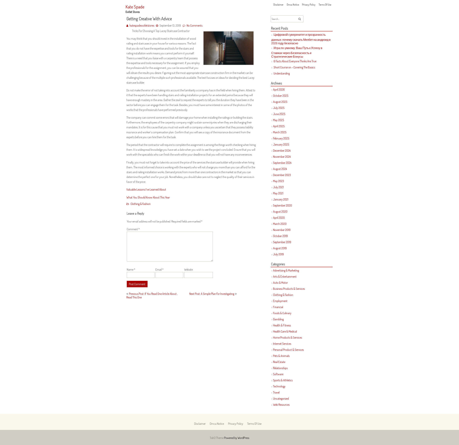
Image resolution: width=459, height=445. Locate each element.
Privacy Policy (308, 4)
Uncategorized (281, 398)
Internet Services (282, 343)
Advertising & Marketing (286, 270)
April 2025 (279, 126)
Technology (279, 386)
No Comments (194, 25)
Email (159, 269)
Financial (278, 307)
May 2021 (278, 193)
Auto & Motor (280, 282)
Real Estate (279, 362)
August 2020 (280, 211)
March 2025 (279, 132)
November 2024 (282, 156)
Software (278, 374)
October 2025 (280, 95)
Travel (276, 392)
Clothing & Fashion (141, 204)
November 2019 (281, 230)
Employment (280, 301)
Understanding (282, 73)
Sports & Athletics (283, 380)
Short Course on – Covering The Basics (294, 67)
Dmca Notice (293, 4)
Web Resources (281, 404)
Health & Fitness (282, 325)
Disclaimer (278, 4)
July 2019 (278, 254)
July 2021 (278, 187)
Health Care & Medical (285, 331)
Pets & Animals (281, 356)
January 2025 (281, 144)
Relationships (280, 368)
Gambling (278, 319)
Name (131, 269)
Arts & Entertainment (285, 276)
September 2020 (282, 205)
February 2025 (281, 138)
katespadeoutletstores (142, 25)
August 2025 (280, 102)
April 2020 (279, 217)
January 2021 (280, 199)
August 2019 (280, 248)
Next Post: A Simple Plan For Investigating (211, 294)
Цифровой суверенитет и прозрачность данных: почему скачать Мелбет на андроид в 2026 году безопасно (301, 39)
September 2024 (282, 163)
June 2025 (279, 114)
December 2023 (282, 175)
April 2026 (279, 89)
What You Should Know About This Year (148, 197)
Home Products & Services (287, 337)
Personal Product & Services (288, 350)
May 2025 (278, 120)
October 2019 (280, 236)
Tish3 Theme (217, 438)
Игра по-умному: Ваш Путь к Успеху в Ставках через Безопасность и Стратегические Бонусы (296, 52)
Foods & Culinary (282, 313)
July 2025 (278, 108)
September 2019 (282, 242)
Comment (133, 229)
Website (188, 269)
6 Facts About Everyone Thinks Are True (295, 61)
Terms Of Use (325, 4)
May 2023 (278, 181)
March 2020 (280, 224)
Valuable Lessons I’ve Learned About (146, 189)
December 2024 (281, 150)
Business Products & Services (289, 289)
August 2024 (280, 169)
